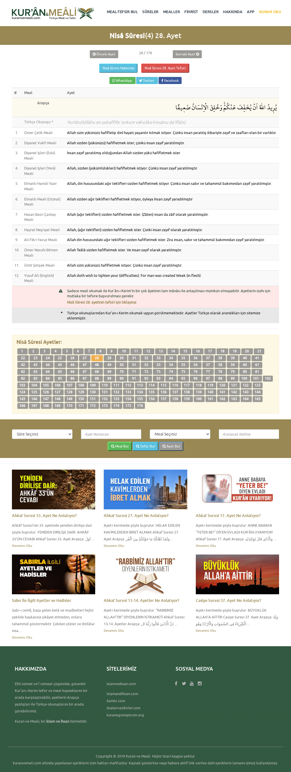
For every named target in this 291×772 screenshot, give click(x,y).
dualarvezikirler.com (123, 708)
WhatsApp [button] (124, 80)
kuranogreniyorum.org (125, 715)
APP (251, 11)
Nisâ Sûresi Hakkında (118, 68)
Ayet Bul (173, 446)
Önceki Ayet (105, 54)
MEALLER (171, 11)
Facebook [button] (171, 80)
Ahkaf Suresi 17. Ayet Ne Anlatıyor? (228, 515)
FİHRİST (191, 11)
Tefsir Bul (147, 446)
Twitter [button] (148, 80)
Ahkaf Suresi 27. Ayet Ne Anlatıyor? (136, 515)
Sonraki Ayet (186, 54)
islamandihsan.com (122, 693)
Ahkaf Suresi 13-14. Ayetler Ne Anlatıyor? (141, 600)
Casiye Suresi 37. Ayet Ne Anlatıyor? (228, 600)
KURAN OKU (270, 11)
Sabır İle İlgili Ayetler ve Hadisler (41, 600)
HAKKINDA (232, 11)
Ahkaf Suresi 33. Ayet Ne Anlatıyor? (44, 515)
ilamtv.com (116, 700)
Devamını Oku (22, 545)
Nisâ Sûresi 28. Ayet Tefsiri (165, 68)
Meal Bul (121, 446)
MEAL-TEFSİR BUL (122, 11)
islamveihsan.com (121, 683)
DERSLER (211, 11)
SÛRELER (150, 11)
